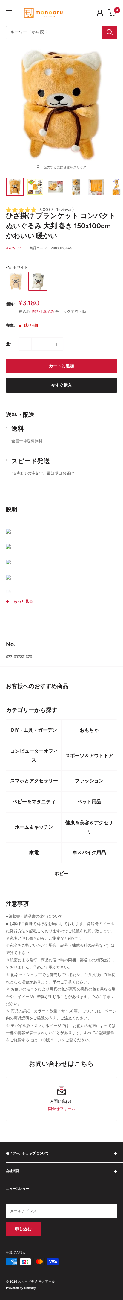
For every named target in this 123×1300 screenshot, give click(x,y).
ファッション (89, 781)
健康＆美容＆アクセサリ (89, 827)
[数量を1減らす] (25, 344)
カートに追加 (61, 366)
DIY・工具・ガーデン (34, 730)
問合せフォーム (61, 1109)
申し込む (23, 1228)
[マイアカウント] (100, 13)
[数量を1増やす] (56, 344)
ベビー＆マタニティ (34, 801)
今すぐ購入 (61, 385)
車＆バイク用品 (89, 852)
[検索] (109, 32)
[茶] (15, 281)
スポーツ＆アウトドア (89, 755)
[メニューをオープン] (9, 12)
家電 (34, 852)
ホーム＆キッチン (34, 827)
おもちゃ (89, 730)
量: (8, 344)
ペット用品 (89, 801)
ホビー (61, 873)
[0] (112, 12)
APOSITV (13, 248)
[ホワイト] (37, 281)
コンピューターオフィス (34, 755)
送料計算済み (42, 311)
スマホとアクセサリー (34, 781)
